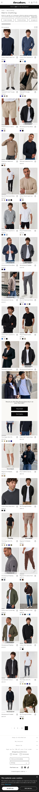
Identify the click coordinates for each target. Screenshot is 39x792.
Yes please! (19, 409)
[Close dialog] (36, 372)
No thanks (19, 414)
